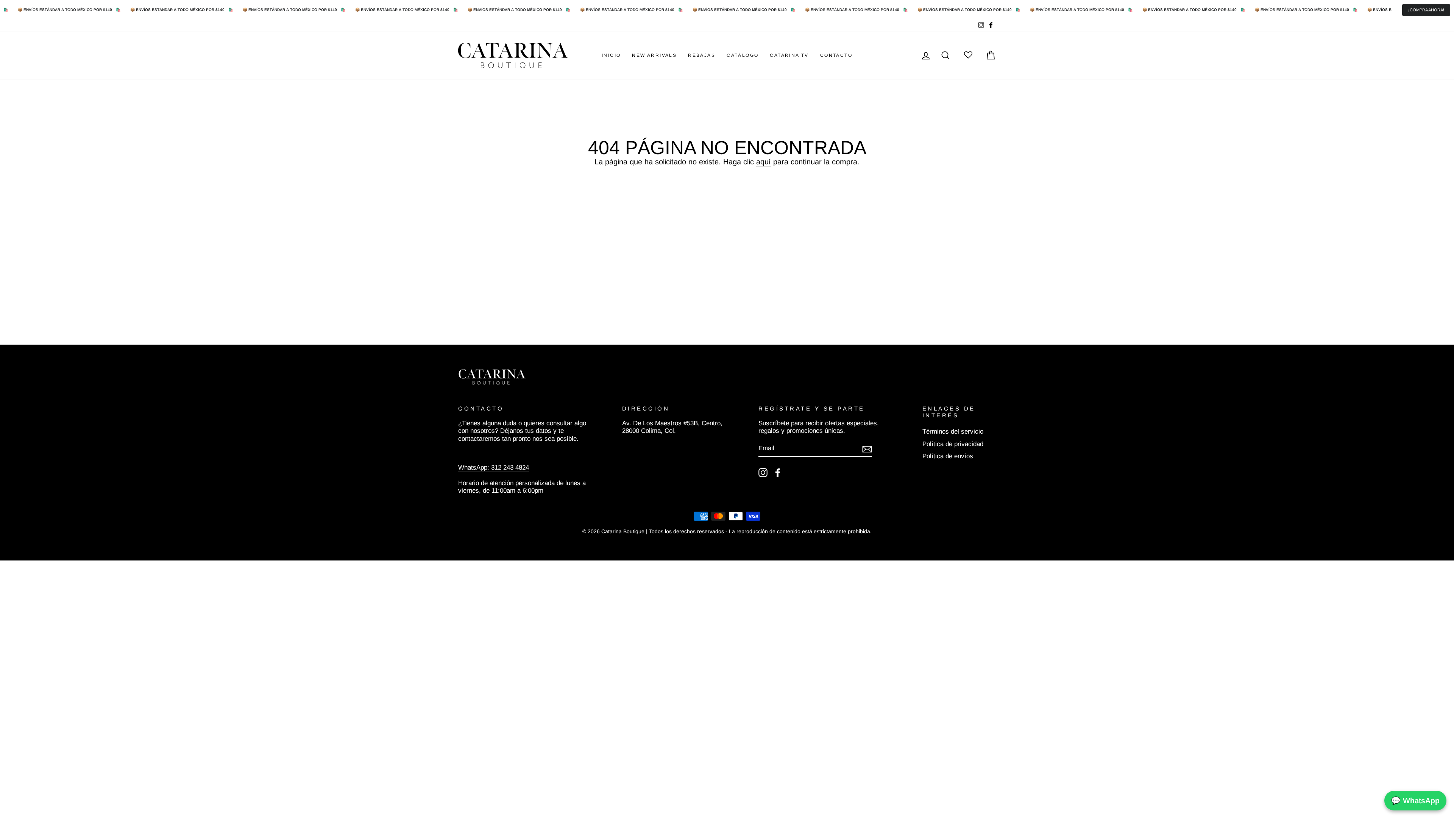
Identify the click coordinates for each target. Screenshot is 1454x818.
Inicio (611, 55)
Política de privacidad (952, 444)
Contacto (836, 55)
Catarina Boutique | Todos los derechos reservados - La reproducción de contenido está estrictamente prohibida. (736, 531)
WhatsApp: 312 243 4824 (493, 467)
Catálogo (742, 55)
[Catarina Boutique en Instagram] (763, 472)
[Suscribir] (867, 449)
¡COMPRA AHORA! (1426, 10)
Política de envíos (947, 456)
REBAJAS (701, 55)
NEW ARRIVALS (654, 55)
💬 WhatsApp (1415, 800)
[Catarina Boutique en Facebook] (777, 472)
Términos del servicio (952, 431)
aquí (763, 162)
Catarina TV (789, 55)
